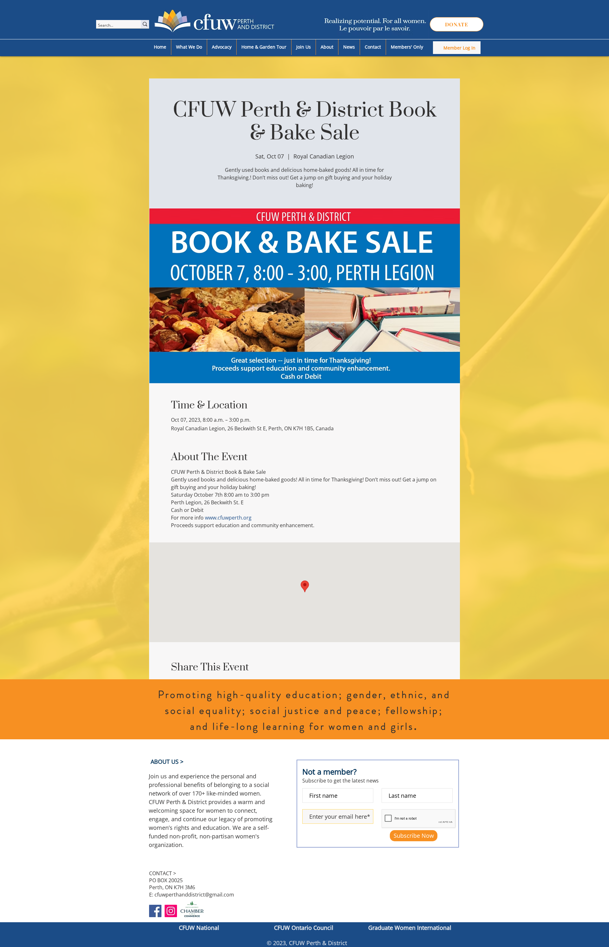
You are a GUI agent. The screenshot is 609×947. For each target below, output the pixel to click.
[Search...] (145, 24)
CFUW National (199, 927)
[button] (189, 47)
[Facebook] (155, 911)
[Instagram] (171, 911)
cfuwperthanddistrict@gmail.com (194, 894)
